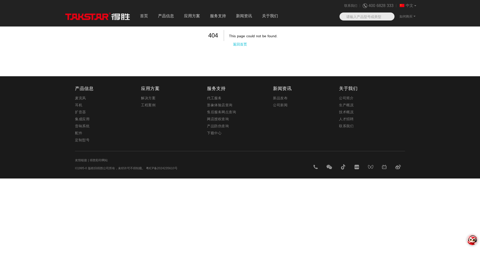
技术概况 (346, 112)
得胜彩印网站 (99, 160)
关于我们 (270, 16)
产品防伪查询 (218, 126)
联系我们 (350, 5)
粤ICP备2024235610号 (162, 168)
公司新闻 (280, 105)
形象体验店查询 (219, 105)
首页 (144, 16)
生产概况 (346, 105)
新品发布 (280, 98)
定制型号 (82, 140)
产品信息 (166, 16)
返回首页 (240, 44)
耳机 (78, 105)
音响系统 (82, 126)
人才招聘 (346, 119)
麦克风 (80, 98)
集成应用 (82, 119)
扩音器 (80, 112)
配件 (78, 133)
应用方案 (192, 16)
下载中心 (214, 133)
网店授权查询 (218, 119)
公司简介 (346, 98)
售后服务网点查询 (221, 112)
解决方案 (148, 98)
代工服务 (214, 98)
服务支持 (218, 16)
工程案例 (148, 105)
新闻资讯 (244, 16)
